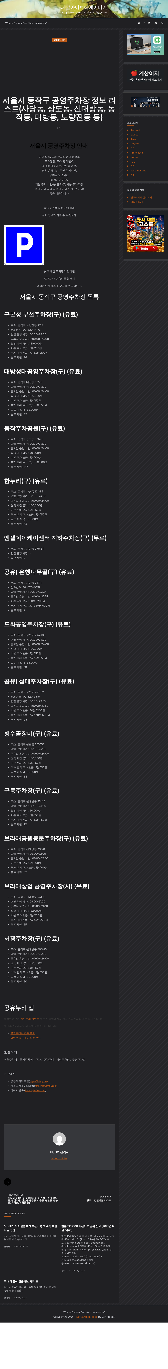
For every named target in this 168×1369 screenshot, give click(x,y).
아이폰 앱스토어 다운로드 (25, 1037)
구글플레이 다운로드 (22, 1033)
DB (132, 148)
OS (132, 166)
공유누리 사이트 (29, 1018)
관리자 (59, 127)
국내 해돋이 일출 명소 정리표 (21, 1281)
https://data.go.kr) (39, 1081)
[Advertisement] (59, 68)
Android (135, 130)
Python (135, 143)
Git (132, 175)
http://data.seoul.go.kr (46, 1085)
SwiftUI (135, 134)
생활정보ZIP (59, 40)
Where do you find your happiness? (26, 23)
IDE (133, 161)
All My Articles (59, 1158)
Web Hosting (138, 170)
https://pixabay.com (35, 1090)
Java (133, 139)
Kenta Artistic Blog (86, 1316)
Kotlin (134, 157)
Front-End (137, 152)
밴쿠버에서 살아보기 (141, 197)
